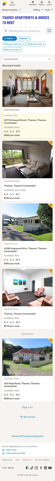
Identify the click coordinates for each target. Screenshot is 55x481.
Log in (49, 4)
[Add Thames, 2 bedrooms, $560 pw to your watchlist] (50, 72)
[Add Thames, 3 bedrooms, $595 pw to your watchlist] (50, 341)
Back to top (29, 416)
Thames (23, 38)
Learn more (11, 450)
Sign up (42, 4)
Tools (47, 9)
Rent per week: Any (13, 44)
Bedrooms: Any (35, 44)
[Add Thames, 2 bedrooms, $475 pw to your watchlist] (50, 271)
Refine (10, 38)
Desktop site (7, 460)
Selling (36, 9)
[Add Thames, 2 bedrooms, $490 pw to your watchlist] (50, 206)
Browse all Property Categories (27, 436)
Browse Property (10, 9)
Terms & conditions (42, 460)
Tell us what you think (15, 453)
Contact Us (27, 460)
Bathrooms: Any (11, 49)
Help (17, 460)
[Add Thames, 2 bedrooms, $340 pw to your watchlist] (50, 143)
